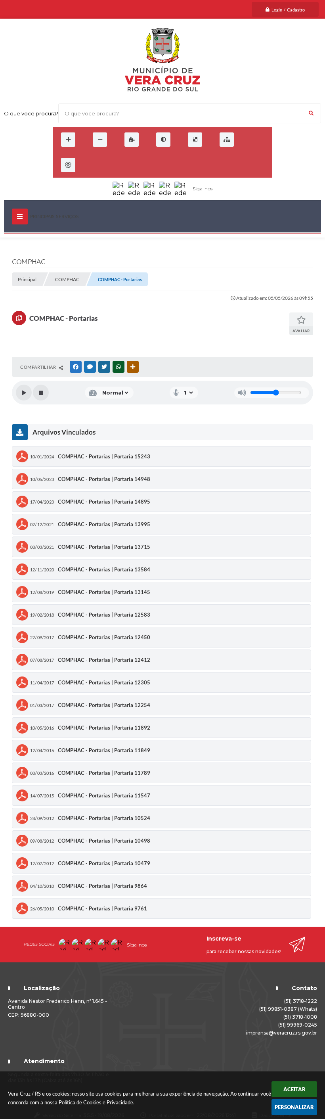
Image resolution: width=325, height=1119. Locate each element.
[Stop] (41, 392)
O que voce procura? (31, 113)
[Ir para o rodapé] (145, 165)
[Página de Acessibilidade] (68, 165)
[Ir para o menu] (110, 165)
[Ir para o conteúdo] (93, 165)
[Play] (24, 392)
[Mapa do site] (227, 139)
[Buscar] (311, 113)
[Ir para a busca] (128, 165)
